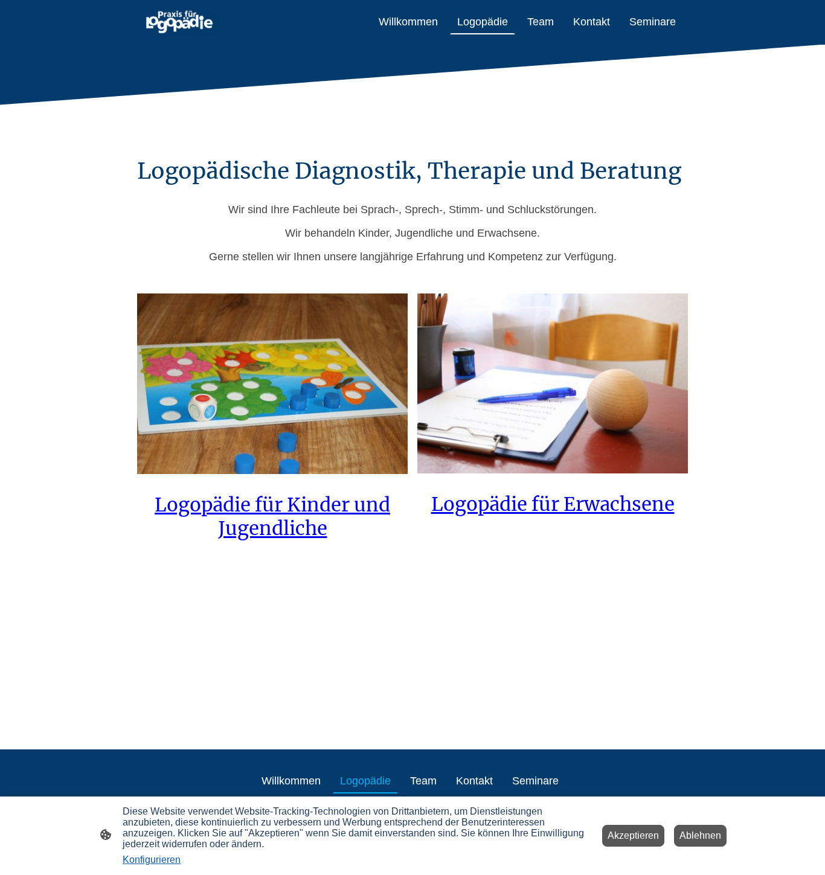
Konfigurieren (152, 859)
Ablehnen (700, 835)
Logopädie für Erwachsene (553, 504)
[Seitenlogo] (179, 22)
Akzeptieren (633, 835)
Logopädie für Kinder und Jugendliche (272, 516)
